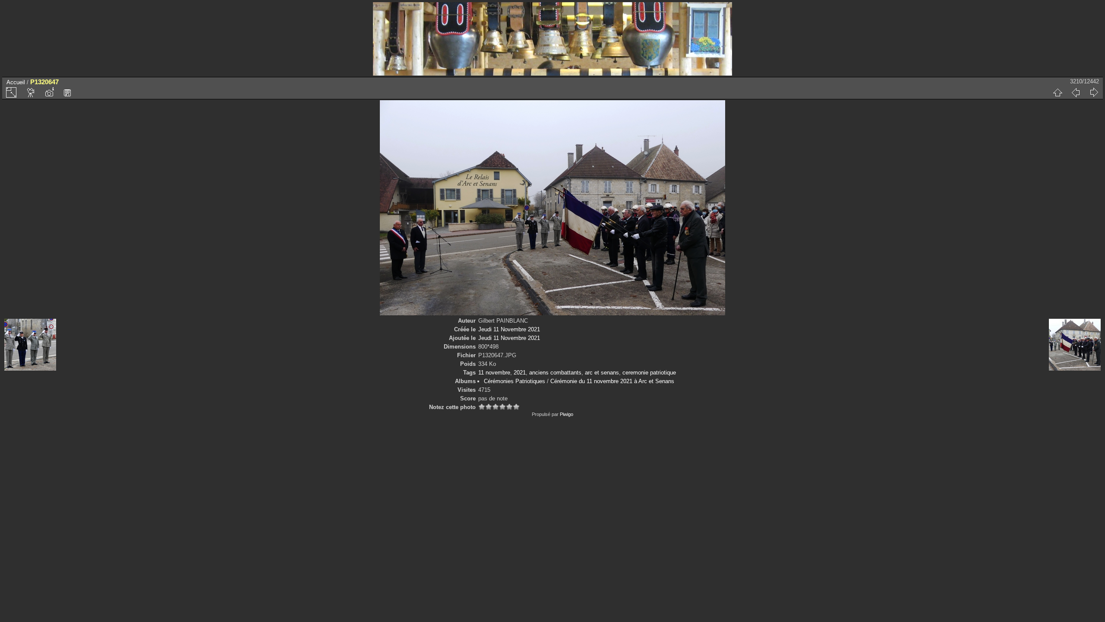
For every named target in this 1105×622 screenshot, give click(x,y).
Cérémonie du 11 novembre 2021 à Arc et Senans (612, 381)
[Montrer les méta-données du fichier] (49, 92)
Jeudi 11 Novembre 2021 (509, 329)
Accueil (15, 82)
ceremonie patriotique (649, 372)
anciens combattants (555, 372)
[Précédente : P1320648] (1076, 92)
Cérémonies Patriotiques (514, 381)
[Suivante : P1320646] (1094, 92)
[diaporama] (31, 92)
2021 (520, 372)
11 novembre (494, 372)
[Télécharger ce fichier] (67, 92)
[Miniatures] (1057, 92)
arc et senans (602, 372)
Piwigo (566, 414)
